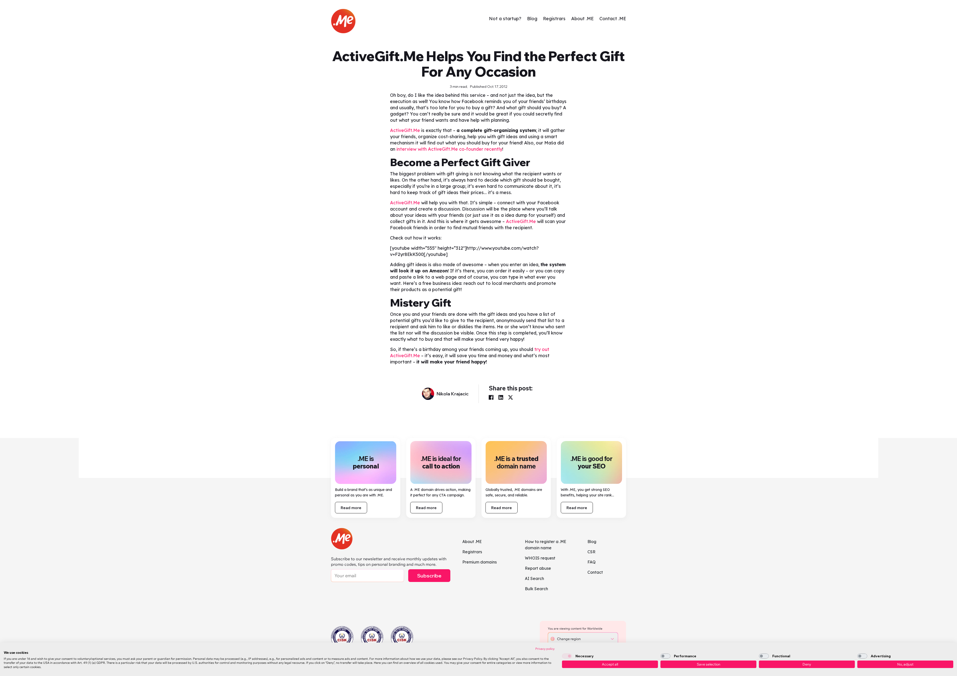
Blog (532, 18)
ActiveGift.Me (405, 130)
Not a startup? (505, 18)
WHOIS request (540, 558)
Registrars (554, 18)
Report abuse (538, 568)
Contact (595, 572)
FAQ (591, 562)
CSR (591, 551)
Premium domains (479, 562)
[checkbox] (567, 656)
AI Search (534, 578)
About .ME (582, 18)
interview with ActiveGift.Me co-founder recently (449, 149)
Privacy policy (545, 649)
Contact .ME (612, 18)
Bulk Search (536, 588)
